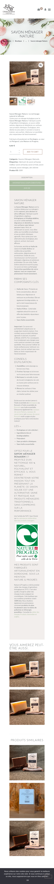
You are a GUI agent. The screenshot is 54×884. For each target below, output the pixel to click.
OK (27, 880)
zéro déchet (33, 167)
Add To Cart (33, 152)
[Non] (48, 876)
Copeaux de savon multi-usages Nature (27, 795)
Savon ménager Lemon (27, 701)
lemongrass (33, 403)
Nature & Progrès (25, 580)
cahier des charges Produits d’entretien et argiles (26, 614)
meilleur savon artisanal (18, 165)
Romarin (17, 407)
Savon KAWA (27, 757)
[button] (40, 65)
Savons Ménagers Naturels (29, 159)
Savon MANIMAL (27, 833)
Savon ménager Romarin (27, 664)
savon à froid (33, 165)
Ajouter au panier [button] (27, 674)
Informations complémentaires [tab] (27, 183)
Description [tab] (26, 177)
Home (9, 41)
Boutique (18, 41)
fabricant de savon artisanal (29, 162)
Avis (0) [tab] (27, 188)
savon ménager (23, 167)
